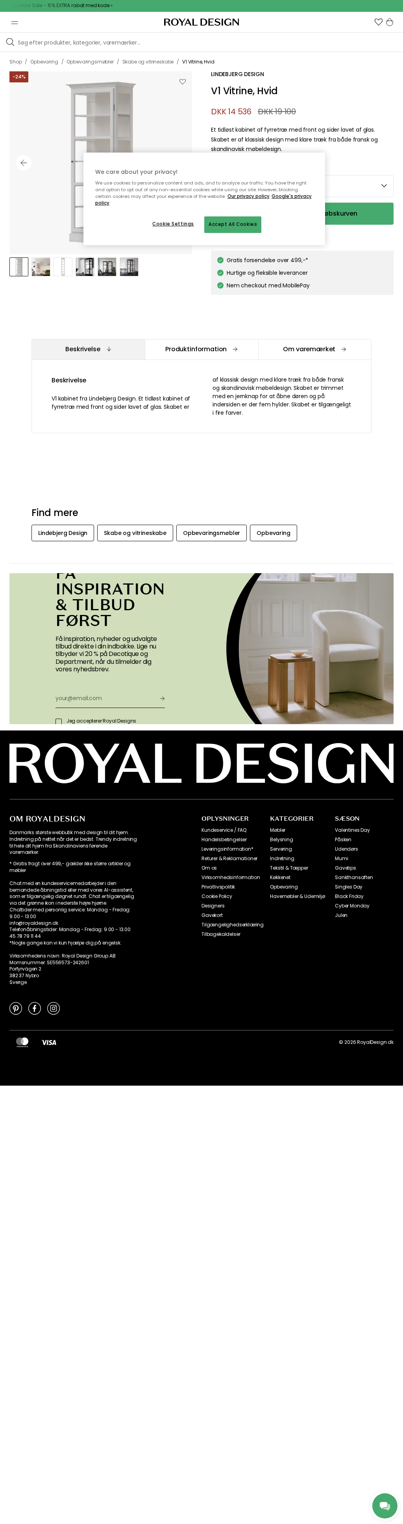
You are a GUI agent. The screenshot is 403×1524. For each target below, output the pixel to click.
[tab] (88, 349)
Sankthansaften (354, 877)
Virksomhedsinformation (231, 877)
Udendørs (346, 849)
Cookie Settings (173, 224)
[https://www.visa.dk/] (48, 1042)
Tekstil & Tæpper (289, 868)
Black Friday (349, 896)
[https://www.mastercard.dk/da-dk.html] (22, 1042)
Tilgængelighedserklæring (233, 924)
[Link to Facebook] (34, 1008)
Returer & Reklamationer (229, 858)
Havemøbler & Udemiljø (297, 896)
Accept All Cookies (233, 224)
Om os (209, 868)
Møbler (277, 830)
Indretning (282, 858)
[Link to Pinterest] (15, 1008)
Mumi (341, 858)
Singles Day (348, 887)
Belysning (281, 839)
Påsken (343, 839)
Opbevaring (284, 887)
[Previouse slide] (23, 163)
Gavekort (212, 915)
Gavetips (345, 868)
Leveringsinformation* (227, 849)
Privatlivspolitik (218, 887)
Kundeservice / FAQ (224, 830)
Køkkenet (280, 877)
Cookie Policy (217, 896)
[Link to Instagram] (53, 1008)
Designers (213, 906)
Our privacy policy (248, 196)
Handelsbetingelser (224, 839)
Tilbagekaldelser (221, 934)
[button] (379, 22)
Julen (341, 915)
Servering (281, 849)
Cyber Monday (352, 906)
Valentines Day (352, 830)
